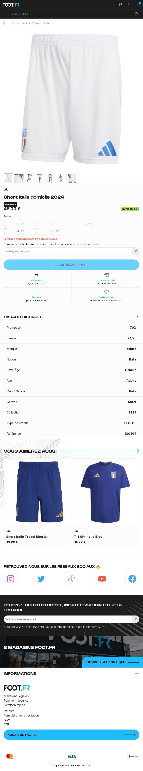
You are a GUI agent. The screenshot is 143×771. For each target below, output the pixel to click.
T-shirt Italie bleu (88, 536)
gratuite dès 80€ (107, 283)
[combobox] (76, 14)
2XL (52, 231)
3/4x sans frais (36, 283)
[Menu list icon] (4, 14)
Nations (26, 23)
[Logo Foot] (36, 4)
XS (18, 224)
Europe (38, 23)
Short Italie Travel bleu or (27, 536)
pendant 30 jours (36, 300)
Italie (47, 23)
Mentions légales (16, 696)
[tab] (71, 316)
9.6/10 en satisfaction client (106, 300)
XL (18, 231)
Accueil (16, 23)
